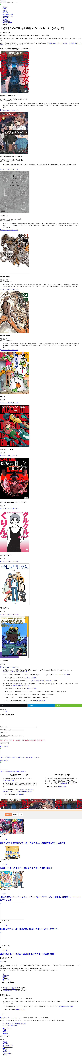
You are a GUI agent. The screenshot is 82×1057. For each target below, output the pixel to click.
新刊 (4, 893)
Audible (7, 1048)
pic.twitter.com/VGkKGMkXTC (20, 685)
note (5, 976)
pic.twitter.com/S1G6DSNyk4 (23, 791)
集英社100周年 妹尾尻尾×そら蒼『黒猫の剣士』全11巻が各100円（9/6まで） (33, 843)
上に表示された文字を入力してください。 (12, 735)
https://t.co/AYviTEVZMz (9, 780)
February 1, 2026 (20, 1009)
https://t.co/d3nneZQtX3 (27, 789)
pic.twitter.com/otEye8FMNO (62, 674)
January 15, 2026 (31, 677)
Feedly (6, 978)
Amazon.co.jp (7, 980)
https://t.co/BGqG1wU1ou (10, 671)
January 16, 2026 (40, 700)
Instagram (6, 975)
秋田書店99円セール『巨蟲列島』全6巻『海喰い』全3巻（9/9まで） (29, 929)
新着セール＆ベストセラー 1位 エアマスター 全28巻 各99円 (26, 868)
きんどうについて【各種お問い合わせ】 (14, 1023)
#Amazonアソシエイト (23, 671)
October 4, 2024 (20, 794)
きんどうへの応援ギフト (10, 1025)
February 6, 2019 (62, 786)
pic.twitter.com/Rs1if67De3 (66, 1006)
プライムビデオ (8, 1045)
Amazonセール (8, 1047)
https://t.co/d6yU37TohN (38, 680)
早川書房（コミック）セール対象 (57, 43)
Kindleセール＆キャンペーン (10, 990)
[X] (3, 1013)
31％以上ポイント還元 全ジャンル (11, 989)
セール (5, 711)
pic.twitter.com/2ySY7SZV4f (67, 783)
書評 (5, 1050)
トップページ (8, 1028)
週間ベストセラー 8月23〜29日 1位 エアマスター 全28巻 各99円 (27, 954)
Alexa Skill (7, 979)
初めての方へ (8, 1053)
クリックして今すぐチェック (9, 110)
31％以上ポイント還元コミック (10, 987)
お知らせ (7, 1051)
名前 (1, 729)
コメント (3, 726)
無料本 (6, 1033)
